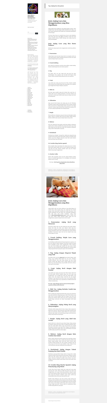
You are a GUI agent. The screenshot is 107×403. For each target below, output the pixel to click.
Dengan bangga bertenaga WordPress (54, 400)
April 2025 (29, 102)
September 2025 (30, 97)
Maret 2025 (29, 103)
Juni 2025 (29, 100)
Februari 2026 (30, 92)
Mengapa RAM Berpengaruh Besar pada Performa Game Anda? (32, 40)
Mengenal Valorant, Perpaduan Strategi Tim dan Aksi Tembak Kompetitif (33, 43)
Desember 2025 (30, 94)
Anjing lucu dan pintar (53, 170)
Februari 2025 (30, 104)
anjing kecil (62, 257)
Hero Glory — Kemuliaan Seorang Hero (31, 16)
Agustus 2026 (30, 88)
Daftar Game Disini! (31, 27)
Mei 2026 (29, 91)
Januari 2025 (30, 105)
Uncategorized (59, 169)
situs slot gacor (35, 55)
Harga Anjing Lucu (66, 170)
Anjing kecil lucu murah (67, 169)
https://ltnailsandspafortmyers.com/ (58, 215)
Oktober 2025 (30, 96)
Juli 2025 (29, 99)
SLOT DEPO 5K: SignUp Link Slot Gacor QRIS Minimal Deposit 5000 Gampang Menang (33, 68)
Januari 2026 (30, 93)
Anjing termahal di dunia (61, 392)
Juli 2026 (29, 89)
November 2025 (30, 95)
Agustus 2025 (30, 98)
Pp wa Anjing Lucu (72, 170)
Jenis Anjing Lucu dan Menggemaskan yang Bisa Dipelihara (58, 23)
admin (55, 169)
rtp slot (36, 77)
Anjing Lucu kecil (60, 170)
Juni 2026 (29, 90)
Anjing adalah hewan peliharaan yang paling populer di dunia (60, 28)
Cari (28, 32)
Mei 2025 (29, 101)
